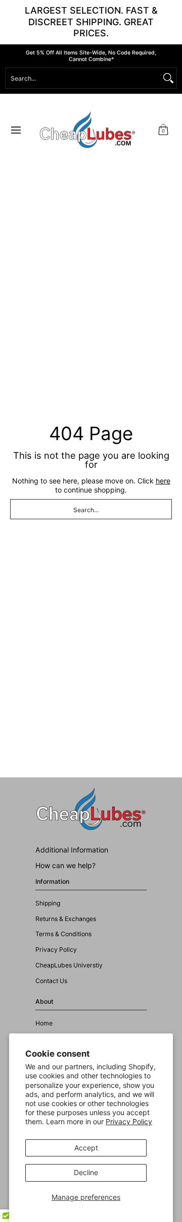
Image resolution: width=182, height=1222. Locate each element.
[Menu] (15, 130)
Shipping (47, 903)
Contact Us (51, 981)
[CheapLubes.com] (87, 130)
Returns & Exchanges (65, 919)
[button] (163, 130)
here (163, 480)
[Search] (168, 78)
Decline (86, 1172)
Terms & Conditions (63, 934)
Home (44, 1023)
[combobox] (83, 78)
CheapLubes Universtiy (69, 965)
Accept (86, 1147)
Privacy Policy (129, 1121)
